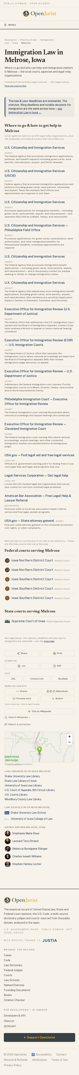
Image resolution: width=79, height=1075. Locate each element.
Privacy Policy (12, 1065)
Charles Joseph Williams (27, 856)
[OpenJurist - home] (40, 13)
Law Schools (12, 980)
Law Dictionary (13, 965)
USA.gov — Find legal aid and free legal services (39, 455)
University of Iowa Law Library (23, 785)
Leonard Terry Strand (25, 841)
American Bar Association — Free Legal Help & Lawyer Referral (38, 498)
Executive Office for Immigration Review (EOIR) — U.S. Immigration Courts (39, 342)
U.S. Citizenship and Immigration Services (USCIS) (35, 173)
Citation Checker (14, 1000)
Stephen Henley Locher (26, 864)
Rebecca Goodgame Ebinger (30, 848)
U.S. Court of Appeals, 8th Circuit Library (30, 790)
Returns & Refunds (16, 1059)
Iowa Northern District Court (32, 560)
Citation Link (37, 679)
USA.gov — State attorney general (29, 521)
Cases (8, 955)
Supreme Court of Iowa (28, 621)
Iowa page (49, 641)
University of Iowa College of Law (32, 818)
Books (8, 995)
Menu (12, 25)
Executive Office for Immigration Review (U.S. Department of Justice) (38, 311)
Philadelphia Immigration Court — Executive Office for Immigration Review (36, 401)
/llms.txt (9, 1020)
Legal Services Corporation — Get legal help (36, 475)
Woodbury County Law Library (23, 799)
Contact (61, 1054)
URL (13, 679)
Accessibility (41, 1054)
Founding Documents (17, 990)
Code (7, 960)
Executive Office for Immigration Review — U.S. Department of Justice (39, 373)
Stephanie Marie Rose (25, 833)
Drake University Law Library (22, 776)
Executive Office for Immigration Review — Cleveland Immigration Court (35, 426)
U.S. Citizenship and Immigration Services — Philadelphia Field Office (36, 228)
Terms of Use (59, 1059)
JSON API (10, 1026)
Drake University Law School (28, 812)
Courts (8, 975)
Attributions (39, 1059)
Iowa (15, 43)
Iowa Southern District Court (32, 579)
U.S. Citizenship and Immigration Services (35, 147)
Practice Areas (28, 40)
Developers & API (15, 1015)
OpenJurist (11, 40)
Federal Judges (13, 970)
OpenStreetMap (14, 764)
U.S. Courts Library (16, 794)
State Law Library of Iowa (20, 780)
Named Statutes (14, 985)
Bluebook (63, 679)
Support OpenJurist (39, 1037)
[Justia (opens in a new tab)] (49, 940)
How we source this (15, 86)
